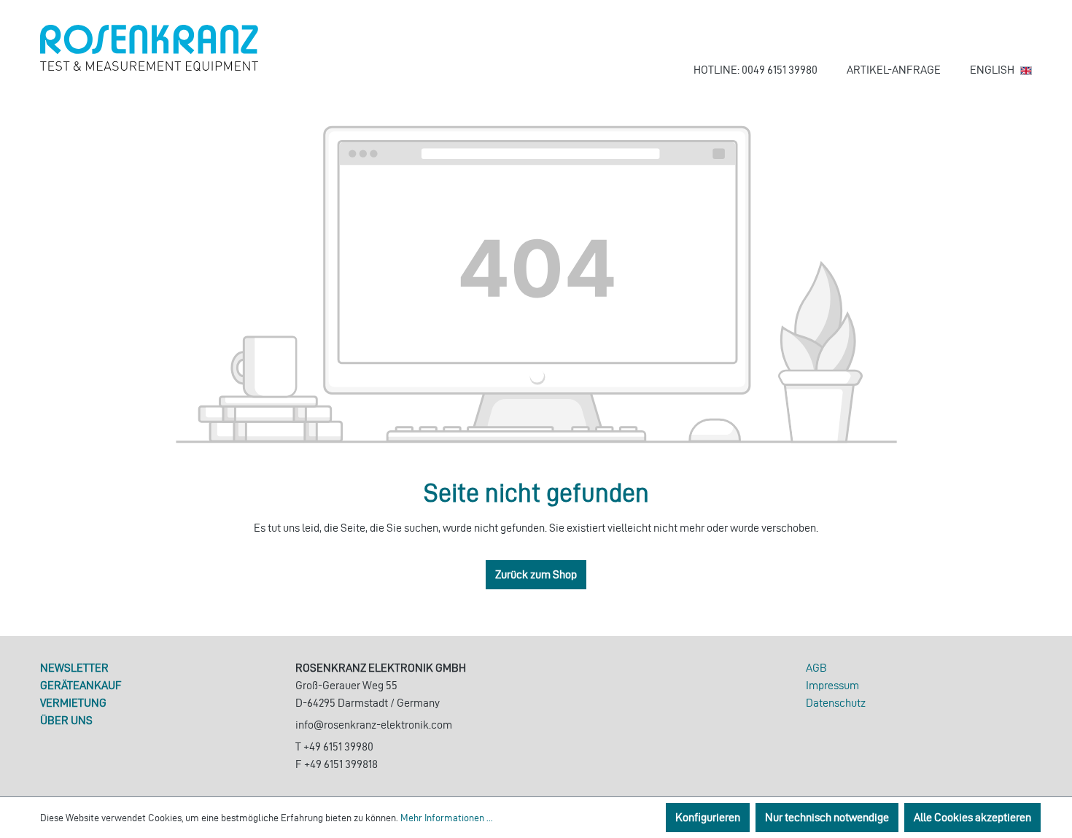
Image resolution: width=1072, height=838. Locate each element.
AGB (816, 668)
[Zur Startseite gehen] (149, 48)
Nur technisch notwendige (827, 817)
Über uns (66, 720)
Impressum (832, 685)
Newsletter (74, 668)
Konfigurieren (707, 817)
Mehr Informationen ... (446, 817)
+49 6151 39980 (338, 746)
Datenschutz (836, 703)
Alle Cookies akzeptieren (972, 817)
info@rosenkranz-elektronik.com (373, 724)
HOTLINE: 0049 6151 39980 (755, 69)
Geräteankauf (81, 685)
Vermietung (73, 703)
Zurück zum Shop (536, 574)
